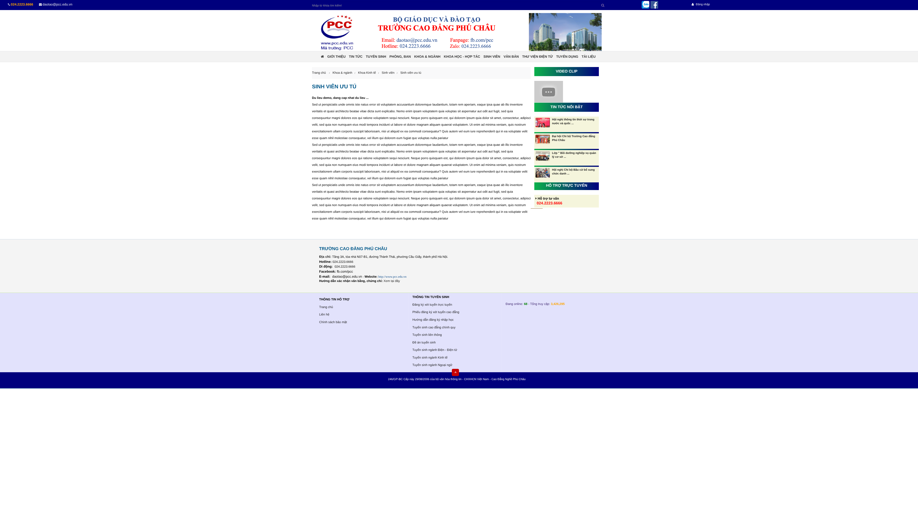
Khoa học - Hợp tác (462, 56)
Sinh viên (491, 56)
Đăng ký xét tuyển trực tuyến (432, 304)
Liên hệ (324, 314)
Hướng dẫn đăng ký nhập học (433, 319)
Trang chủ (326, 307)
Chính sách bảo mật (333, 322)
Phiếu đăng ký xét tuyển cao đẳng (435, 312)
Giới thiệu (336, 56)
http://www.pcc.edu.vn (392, 276)
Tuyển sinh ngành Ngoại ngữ (432, 365)
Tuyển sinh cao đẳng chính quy (433, 327)
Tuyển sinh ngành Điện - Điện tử (434, 350)
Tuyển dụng (567, 56)
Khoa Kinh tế (367, 72)
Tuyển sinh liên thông (427, 335)
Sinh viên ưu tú (410, 72)
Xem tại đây (391, 281)
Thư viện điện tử (537, 56)
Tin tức (356, 56)
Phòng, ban (400, 56)
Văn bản (511, 56)
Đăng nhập (702, 4)
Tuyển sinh (376, 56)
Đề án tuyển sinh (424, 342)
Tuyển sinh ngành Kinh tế (430, 357)
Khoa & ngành (427, 56)
